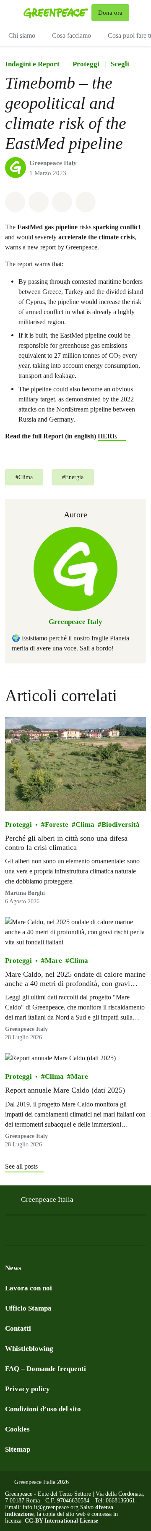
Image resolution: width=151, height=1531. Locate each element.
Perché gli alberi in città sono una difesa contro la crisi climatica (66, 843)
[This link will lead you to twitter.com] (44, 1233)
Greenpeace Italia (47, 1199)
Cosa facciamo (71, 35)
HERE (107, 436)
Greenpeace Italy (53, 163)
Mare (53, 961)
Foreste (56, 824)
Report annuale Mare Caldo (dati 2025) (65, 1090)
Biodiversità (121, 824)
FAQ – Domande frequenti (45, 1369)
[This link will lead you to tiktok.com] (77, 1233)
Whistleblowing (29, 1349)
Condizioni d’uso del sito (43, 1409)
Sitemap (17, 1449)
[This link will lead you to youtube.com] (94, 1233)
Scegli (120, 64)
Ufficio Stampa (28, 1308)
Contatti (18, 1328)
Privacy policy (27, 1389)
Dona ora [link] (110, 12)
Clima (85, 824)
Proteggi (86, 64)
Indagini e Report (32, 64)
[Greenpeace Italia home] (55, 12)
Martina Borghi (25, 893)
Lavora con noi (28, 1288)
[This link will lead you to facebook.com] (10, 1233)
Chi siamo (21, 35)
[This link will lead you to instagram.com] (27, 1233)
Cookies (17, 1429)
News (13, 1268)
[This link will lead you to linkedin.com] (60, 1233)
